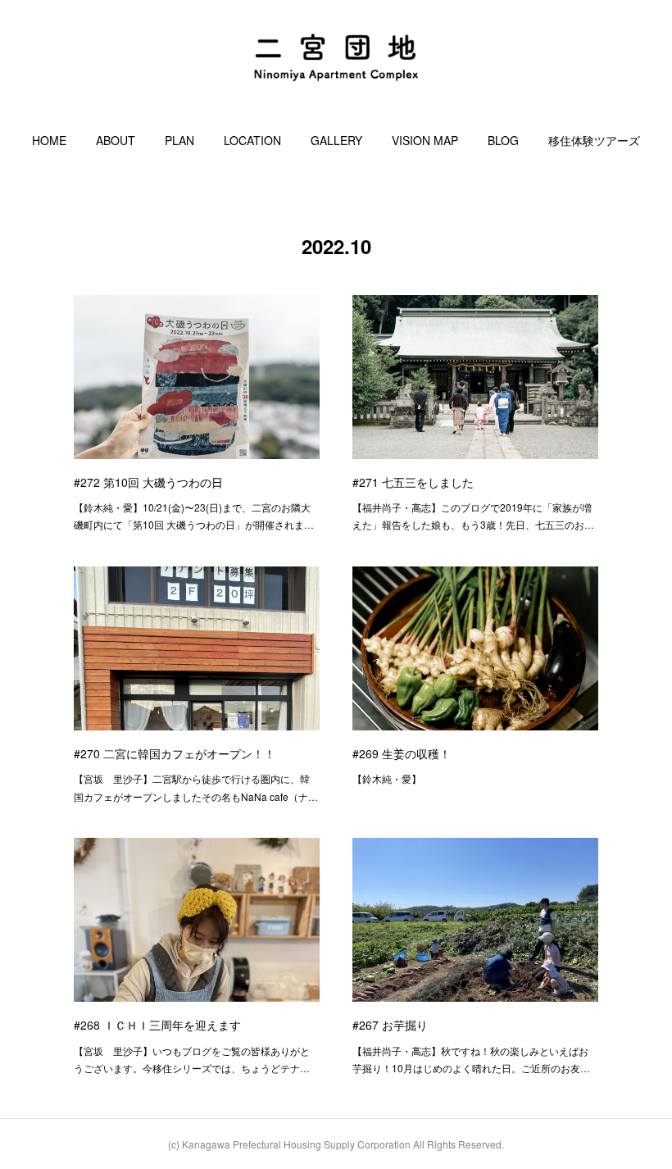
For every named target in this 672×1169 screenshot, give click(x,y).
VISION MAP (425, 140)
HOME (49, 140)
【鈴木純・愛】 (386, 778)
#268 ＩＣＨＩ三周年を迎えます (157, 1025)
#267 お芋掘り (390, 1025)
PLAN (179, 140)
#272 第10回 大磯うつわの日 (148, 482)
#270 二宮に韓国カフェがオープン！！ (174, 753)
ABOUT (115, 140)
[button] (49, 140)
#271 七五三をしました (413, 482)
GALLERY (336, 140)
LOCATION (252, 140)
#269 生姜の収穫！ (401, 753)
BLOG (503, 140)
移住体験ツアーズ (594, 140)
